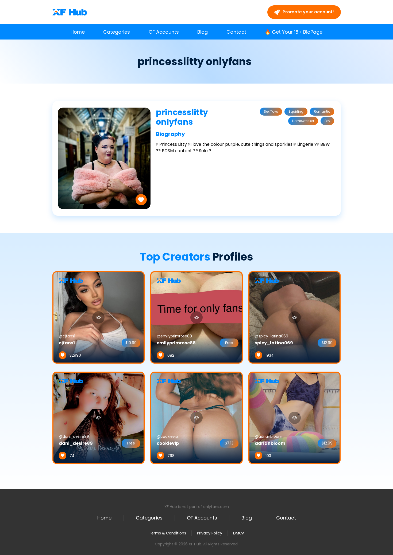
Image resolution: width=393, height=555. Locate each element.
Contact (236, 32)
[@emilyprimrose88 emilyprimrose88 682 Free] (196, 317)
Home (78, 32)
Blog (202, 32)
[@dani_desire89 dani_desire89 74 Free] (98, 417)
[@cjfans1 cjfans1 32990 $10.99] (98, 317)
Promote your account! (308, 12)
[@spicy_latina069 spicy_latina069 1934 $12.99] (294, 317)
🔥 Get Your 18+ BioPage (293, 32)
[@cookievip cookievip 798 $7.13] (196, 417)
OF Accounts (164, 32)
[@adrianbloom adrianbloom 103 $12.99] (294, 417)
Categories (116, 32)
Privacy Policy (209, 533)
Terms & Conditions (167, 533)
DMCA (238, 533)
